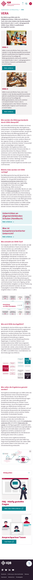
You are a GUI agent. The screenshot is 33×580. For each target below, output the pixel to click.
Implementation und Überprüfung (9, 10)
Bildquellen (7, 473)
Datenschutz (11, 577)
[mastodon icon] (2, 570)
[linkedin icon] (9, 570)
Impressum (4, 577)
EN (22, 4)
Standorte (3, 574)
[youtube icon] (13, 570)
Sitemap (27, 574)
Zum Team (8, 542)
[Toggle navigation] (30, 3)
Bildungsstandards (13, 191)
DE (22, 2)
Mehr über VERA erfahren (13, 509)
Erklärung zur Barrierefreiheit (15, 574)
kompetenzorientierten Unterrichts (12, 181)
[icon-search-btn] (26, 3)
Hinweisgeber (19, 577)
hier (2, 427)
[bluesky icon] (6, 570)
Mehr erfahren (16, 51)
